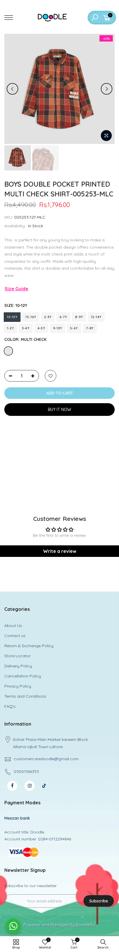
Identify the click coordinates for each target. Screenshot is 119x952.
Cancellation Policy (22, 676)
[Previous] (12, 89)
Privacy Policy (17, 686)
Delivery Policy (18, 666)
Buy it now (59, 409)
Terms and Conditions (25, 696)
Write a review (59, 551)
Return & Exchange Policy (28, 645)
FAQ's (10, 706)
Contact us (14, 635)
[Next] (106, 89)
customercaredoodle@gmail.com (46, 758)
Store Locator (17, 655)
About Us (13, 625)
